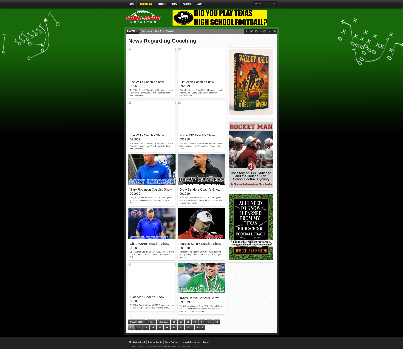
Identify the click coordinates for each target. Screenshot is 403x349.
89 (174, 327)
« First (151, 322)
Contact (206, 342)
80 (202, 322)
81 (209, 322)
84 (138, 327)
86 (153, 327)
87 (160, 327)
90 (181, 327)
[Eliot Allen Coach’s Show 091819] (152, 265)
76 (174, 322)
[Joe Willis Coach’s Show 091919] (152, 103)
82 (217, 322)
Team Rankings (172, 342)
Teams (174, 3)
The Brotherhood (137, 342)
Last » (200, 327)
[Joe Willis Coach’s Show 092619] (152, 50)
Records (162, 3)
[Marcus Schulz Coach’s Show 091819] (201, 238)
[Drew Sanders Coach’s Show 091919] (201, 184)
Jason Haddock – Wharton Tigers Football (161, 31)
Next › (189, 327)
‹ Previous (163, 322)
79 (195, 322)
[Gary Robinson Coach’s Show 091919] (152, 184)
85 (146, 327)
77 (181, 322)
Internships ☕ (155, 342)
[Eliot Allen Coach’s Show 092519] (201, 50)
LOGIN (199, 3)
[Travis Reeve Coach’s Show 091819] (201, 292)
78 (188, 322)
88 (167, 327)
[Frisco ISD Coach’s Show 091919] (201, 103)
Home (131, 3)
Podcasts (187, 3)
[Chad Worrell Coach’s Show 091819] (152, 238)
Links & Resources (191, 342)
